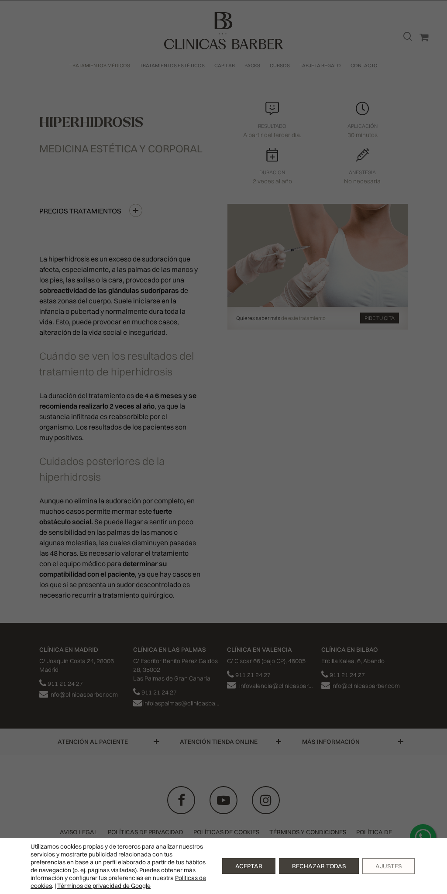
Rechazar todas (319, 866)
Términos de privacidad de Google (104, 886)
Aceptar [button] (248, 866)
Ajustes (388, 866)
